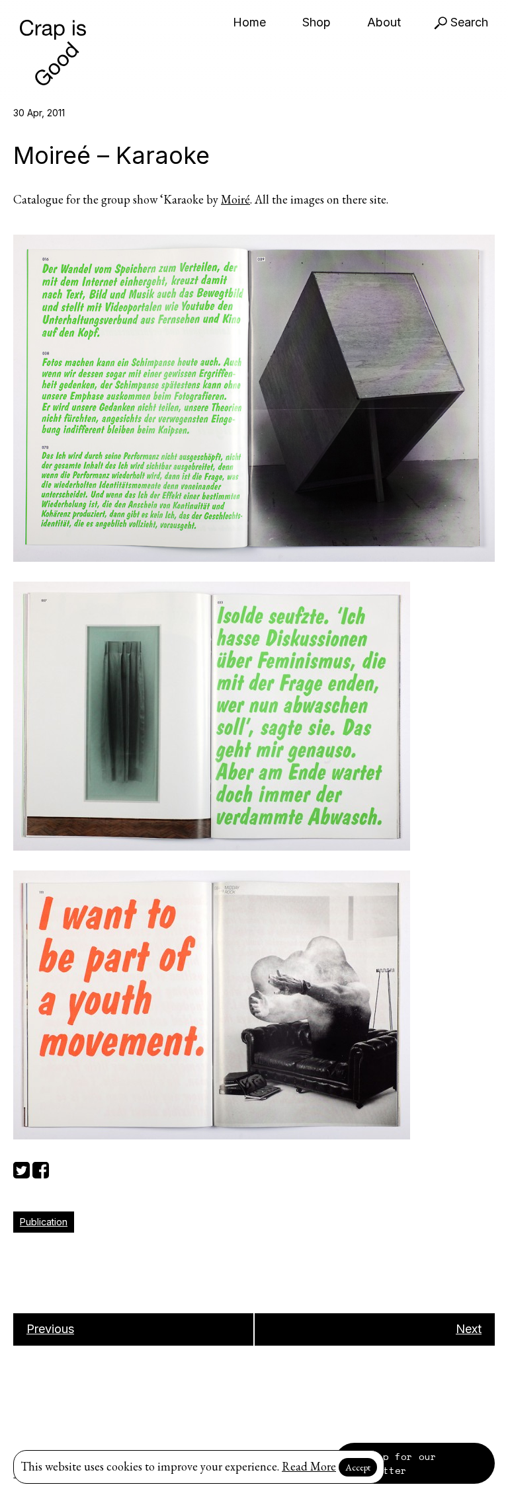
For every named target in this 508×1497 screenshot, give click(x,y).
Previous (50, 1329)
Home (249, 22)
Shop (316, 22)
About (384, 22)
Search (467, 22)
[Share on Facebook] (40, 1168)
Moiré (235, 199)
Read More (309, 1466)
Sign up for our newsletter (392, 1463)
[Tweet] (21, 1168)
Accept (357, 1467)
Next (469, 1329)
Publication (43, 1221)
